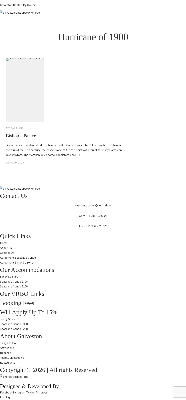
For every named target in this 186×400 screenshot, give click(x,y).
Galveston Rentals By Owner (17, 5)
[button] (93, 17)
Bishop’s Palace (21, 135)
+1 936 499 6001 (97, 216)
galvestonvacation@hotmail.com (93, 205)
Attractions (15, 128)
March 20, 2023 (15, 162)
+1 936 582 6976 (97, 226)
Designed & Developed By (29, 386)
